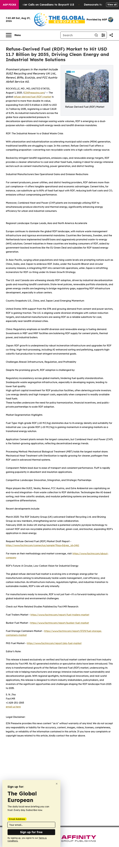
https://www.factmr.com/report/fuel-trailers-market (59, 614)
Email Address (17, 819)
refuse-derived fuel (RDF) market (32, 96)
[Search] (96, 35)
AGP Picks (9, 4)
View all (112, 4)
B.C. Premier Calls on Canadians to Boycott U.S (42, 4)
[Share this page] (111, 35)
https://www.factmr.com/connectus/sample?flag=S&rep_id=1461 (42, 545)
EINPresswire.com (34, 92)
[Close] (56, 783)
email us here (13, 706)
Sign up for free (31, 832)
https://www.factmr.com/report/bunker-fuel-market (59, 622)
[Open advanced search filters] (103, 35)
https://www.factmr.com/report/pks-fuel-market (54, 643)
